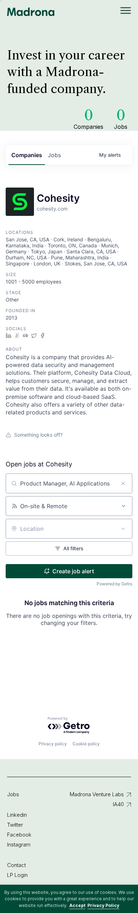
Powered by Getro (114, 583)
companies (26, 155)
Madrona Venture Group (31, 11)
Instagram (18, 844)
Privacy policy (53, 743)
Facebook (19, 834)
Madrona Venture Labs (97, 794)
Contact (16, 865)
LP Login (17, 875)
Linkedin (17, 814)
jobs (54, 155)
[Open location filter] (123, 528)
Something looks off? (38, 435)
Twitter (15, 824)
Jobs (13, 794)
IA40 (118, 804)
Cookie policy (86, 743)
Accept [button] (77, 905)
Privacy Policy (103, 905)
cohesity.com (52, 209)
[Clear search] (123, 483)
